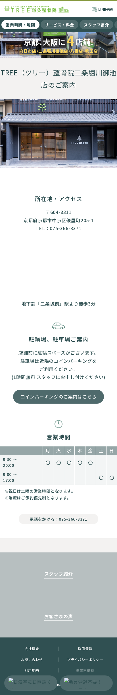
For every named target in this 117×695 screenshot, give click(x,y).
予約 (105, 9)
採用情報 (85, 648)
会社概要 (32, 648)
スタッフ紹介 (96, 24)
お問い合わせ (32, 659)
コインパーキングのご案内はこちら (58, 396)
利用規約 (32, 670)
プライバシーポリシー (85, 659)
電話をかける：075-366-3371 (58, 519)
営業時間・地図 (20, 24)
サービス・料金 (59, 24)
